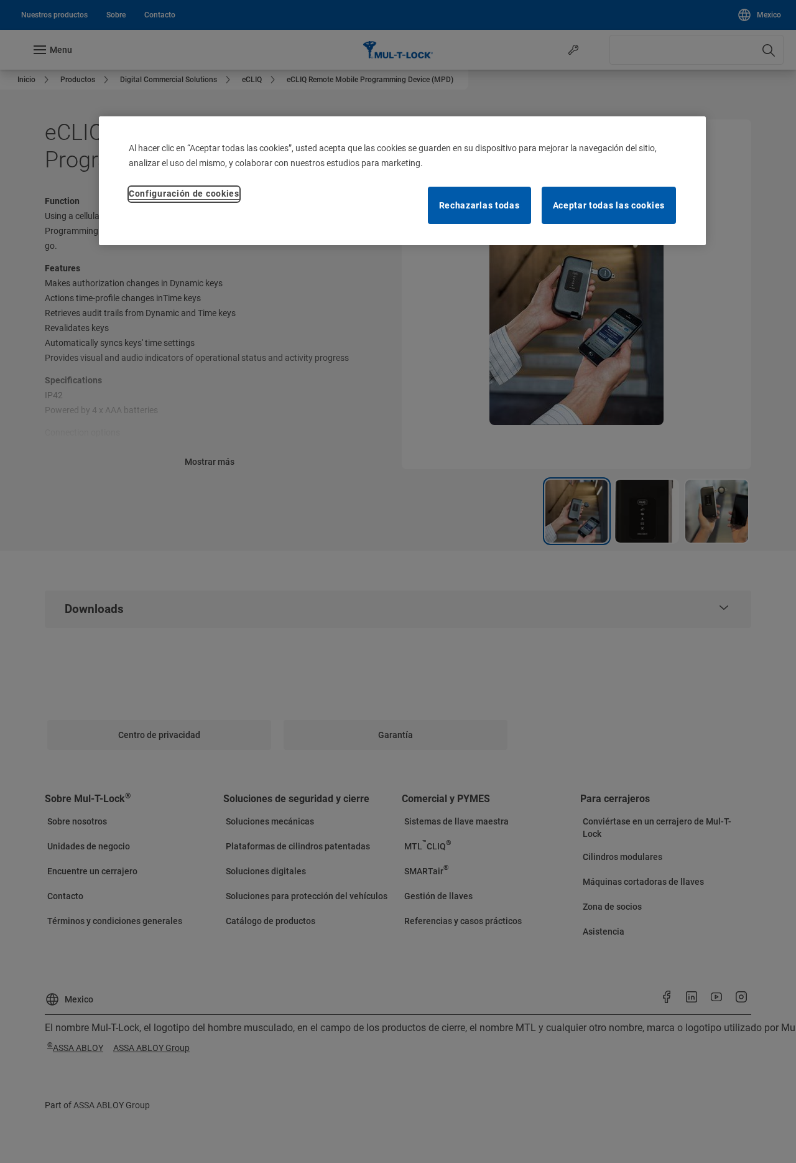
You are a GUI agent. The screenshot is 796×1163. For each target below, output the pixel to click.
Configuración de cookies (184, 194)
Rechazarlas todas (479, 205)
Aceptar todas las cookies (609, 205)
